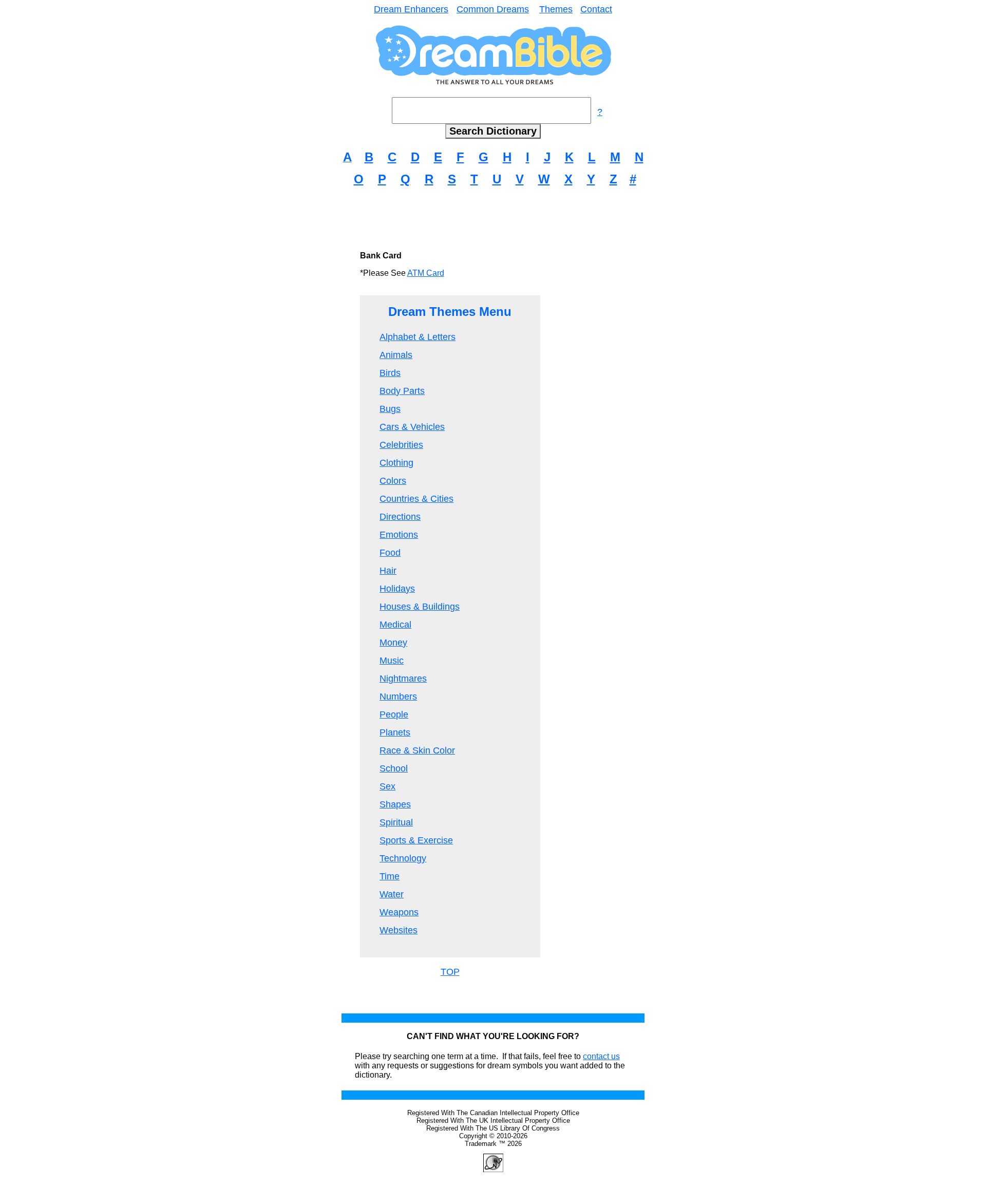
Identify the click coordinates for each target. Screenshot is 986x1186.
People (394, 714)
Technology (403, 858)
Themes (556, 9)
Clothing (396, 463)
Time (390, 876)
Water (392, 894)
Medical (395, 624)
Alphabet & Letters (418, 337)
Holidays (397, 588)
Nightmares (403, 678)
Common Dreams (493, 9)
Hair (388, 571)
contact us (601, 1056)
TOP (450, 972)
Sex (387, 786)
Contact (596, 9)
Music (392, 660)
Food (390, 553)
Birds (390, 373)
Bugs (390, 409)
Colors (393, 481)
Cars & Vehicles (412, 427)
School (394, 768)
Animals (396, 355)
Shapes (395, 804)
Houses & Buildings (420, 606)
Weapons (399, 912)
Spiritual (396, 822)
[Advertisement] (493, 218)
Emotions (399, 535)
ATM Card (425, 273)
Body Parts (402, 391)
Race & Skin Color (417, 750)
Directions (400, 517)
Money (393, 642)
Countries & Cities (416, 499)
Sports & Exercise (416, 840)
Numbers (398, 696)
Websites (399, 930)
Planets (395, 732)
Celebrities (401, 445)
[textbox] (491, 110)
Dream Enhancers (411, 9)
